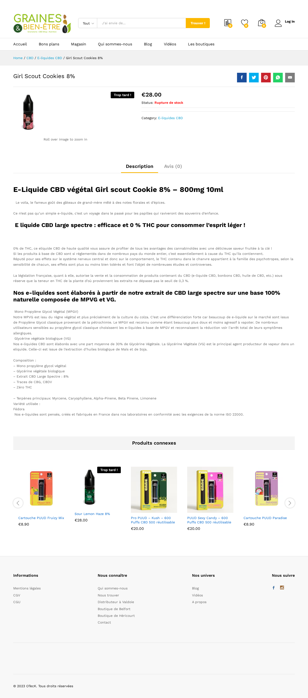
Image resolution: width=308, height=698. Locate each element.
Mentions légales (27, 588)
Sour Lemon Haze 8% (92, 514)
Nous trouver (108, 595)
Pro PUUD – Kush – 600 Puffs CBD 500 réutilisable (153, 520)
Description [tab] (139, 166)
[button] (23, 507)
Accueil (20, 44)
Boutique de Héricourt (116, 616)
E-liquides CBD (170, 118)
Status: (147, 102)
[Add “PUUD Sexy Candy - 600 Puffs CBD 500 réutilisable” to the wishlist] (215, 507)
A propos (199, 602)
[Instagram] (282, 588)
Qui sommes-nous (115, 44)
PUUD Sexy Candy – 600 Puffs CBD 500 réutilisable (209, 520)
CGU (16, 602)
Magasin (78, 44)
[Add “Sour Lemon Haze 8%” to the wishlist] (102, 503)
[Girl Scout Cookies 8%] (242, 77)
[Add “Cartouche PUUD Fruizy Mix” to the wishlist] (46, 507)
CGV (16, 595)
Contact (104, 622)
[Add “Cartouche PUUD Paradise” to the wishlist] (271, 507)
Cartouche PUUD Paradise (265, 518)
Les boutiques (201, 44)
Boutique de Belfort (114, 609)
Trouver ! (198, 23)
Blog (148, 44)
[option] (41, 500)
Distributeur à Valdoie (116, 602)
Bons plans (49, 44)
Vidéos (170, 44)
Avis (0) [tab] (173, 166)
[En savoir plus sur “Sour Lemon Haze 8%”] (80, 503)
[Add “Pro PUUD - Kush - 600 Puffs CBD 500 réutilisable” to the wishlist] (158, 507)
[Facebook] (274, 588)
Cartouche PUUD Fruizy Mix (41, 518)
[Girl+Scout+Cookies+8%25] (254, 77)
